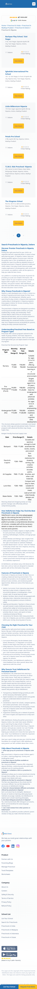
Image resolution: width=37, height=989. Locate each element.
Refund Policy (6, 906)
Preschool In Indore (22, 28)
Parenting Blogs (7, 863)
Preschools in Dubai (9, 937)
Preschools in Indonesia (10, 934)
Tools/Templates (7, 870)
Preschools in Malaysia (10, 930)
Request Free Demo (27, 987)
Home (4, 25)
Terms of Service (7, 898)
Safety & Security (8, 894)
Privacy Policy (6, 902)
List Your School (9, 987)
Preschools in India (8, 926)
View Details (18, 61)
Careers (4, 891)
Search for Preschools (9, 922)
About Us (5, 887)
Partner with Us (7, 859)
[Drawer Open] (33, 4)
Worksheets (6, 874)
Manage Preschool (8, 867)
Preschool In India (13, 25)
